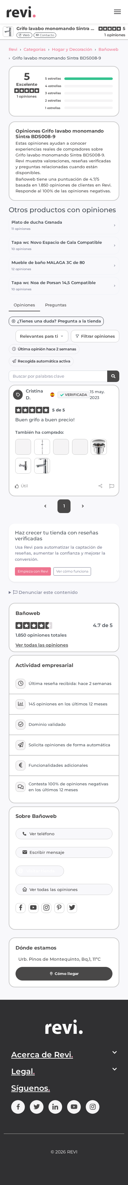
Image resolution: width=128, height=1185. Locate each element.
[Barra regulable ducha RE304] (42, 447)
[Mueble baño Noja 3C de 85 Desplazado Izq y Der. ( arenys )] (23, 447)
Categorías (35, 49)
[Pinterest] (59, 908)
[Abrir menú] (117, 12)
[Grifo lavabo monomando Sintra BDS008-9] (42, 466)
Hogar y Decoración (72, 49)
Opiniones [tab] (24, 304)
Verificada (76, 395)
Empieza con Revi (33, 571)
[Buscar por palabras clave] (113, 376)
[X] (72, 908)
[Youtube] (34, 908)
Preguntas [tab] (55, 304)
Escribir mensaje (47, 852)
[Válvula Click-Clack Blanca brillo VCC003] (99, 447)
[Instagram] (46, 908)
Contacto (46, 35)
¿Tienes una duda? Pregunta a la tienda (59, 321)
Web (26, 35)
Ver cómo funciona (72, 571)
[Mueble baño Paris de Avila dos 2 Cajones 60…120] (61, 447)
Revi (13, 49)
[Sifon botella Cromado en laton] (23, 466)
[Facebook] (20, 908)
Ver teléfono (42, 834)
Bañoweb (108, 49)
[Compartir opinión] (100, 486)
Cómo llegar (67, 973)
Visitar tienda (40, 870)
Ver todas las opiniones (42, 645)
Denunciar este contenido (47, 592)
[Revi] (21, 12)
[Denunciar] (111, 486)
